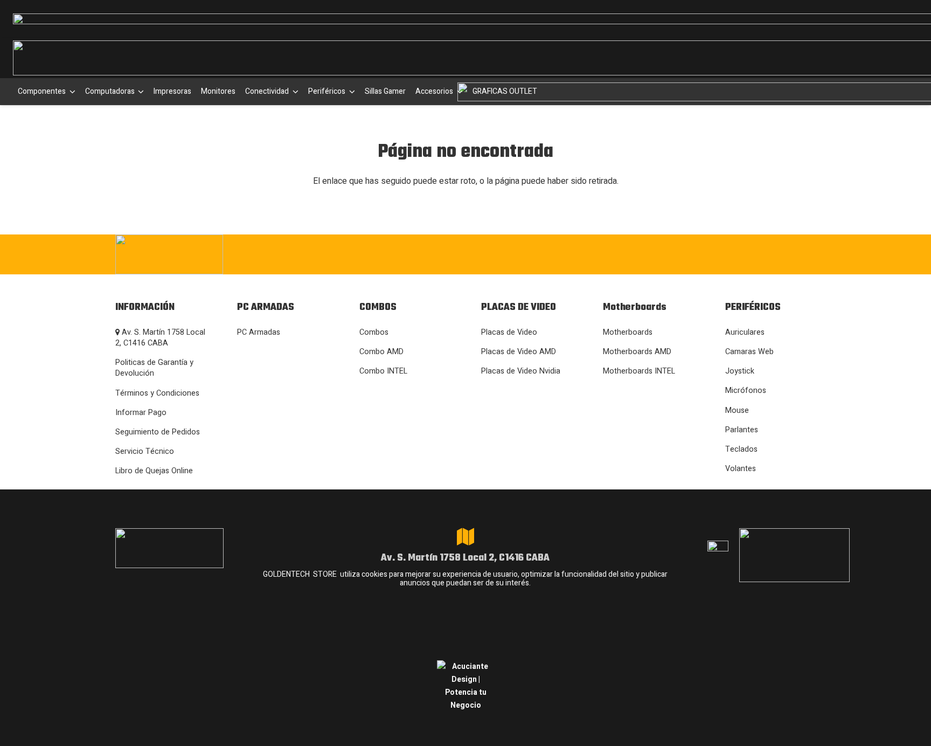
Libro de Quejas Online (154, 470)
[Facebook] (675, 253)
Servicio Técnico (144, 451)
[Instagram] (642, 254)
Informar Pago (140, 412)
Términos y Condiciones (157, 393)
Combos (373, 332)
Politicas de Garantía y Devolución (154, 368)
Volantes (740, 468)
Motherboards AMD (637, 351)
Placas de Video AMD (518, 351)
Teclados (741, 449)
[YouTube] (774, 253)
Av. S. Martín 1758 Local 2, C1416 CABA (160, 338)
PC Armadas (258, 332)
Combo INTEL (383, 371)
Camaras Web (749, 351)
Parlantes (741, 430)
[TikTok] (741, 253)
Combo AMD (381, 351)
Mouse (737, 410)
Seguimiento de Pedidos (157, 432)
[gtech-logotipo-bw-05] (223, 254)
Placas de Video (509, 332)
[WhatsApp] (708, 253)
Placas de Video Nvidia (520, 371)
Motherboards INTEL (639, 371)
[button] (70, 91)
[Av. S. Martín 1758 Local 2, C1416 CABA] (465, 536)
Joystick (739, 371)
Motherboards (627, 332)
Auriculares (745, 332)
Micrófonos (745, 390)
